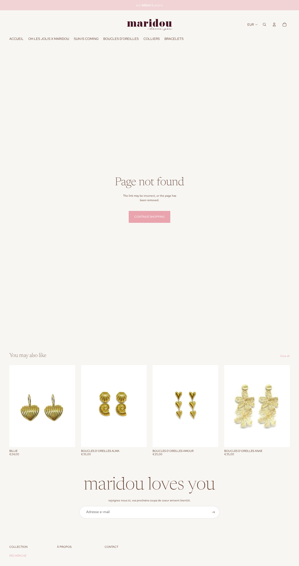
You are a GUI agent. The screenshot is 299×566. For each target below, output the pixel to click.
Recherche (17, 556)
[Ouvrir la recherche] (264, 24)
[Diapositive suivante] (68, 406)
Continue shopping (149, 217)
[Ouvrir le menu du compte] (274, 24)
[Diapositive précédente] (16, 406)
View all (285, 356)
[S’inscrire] (213, 512)
